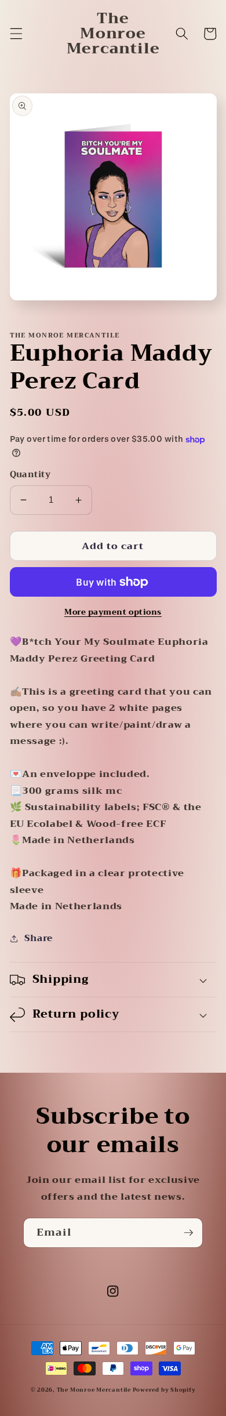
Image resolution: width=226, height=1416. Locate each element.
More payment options (113, 612)
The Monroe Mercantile (95, 1390)
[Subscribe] (188, 1233)
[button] (16, 34)
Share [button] (38, 938)
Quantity (30, 475)
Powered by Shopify (164, 1390)
